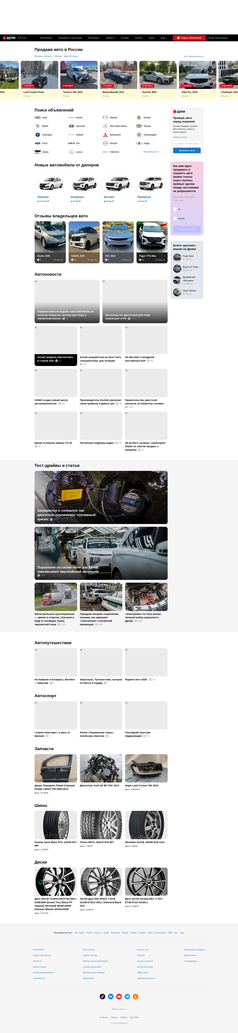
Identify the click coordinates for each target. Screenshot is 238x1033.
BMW (50, 126)
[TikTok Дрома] (102, 996)
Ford (50, 143)
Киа (176, 933)
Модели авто (118, 1009)
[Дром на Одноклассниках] (135, 996)
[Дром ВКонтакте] (110, 996)
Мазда (125, 933)
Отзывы (125, 38)
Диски (41, 862)
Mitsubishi (118, 135)
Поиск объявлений (54, 110)
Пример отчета (180, 137)
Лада (152, 143)
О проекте (104, 1017)
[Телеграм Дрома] (127, 996)
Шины (152, 38)
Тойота (89, 933)
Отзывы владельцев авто (61, 216)
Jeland (84, 135)
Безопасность (190, 955)
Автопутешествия (53, 642)
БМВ (170, 933)
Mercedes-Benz (118, 126)
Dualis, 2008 (43, 256)
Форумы (141, 955)
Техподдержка (190, 961)
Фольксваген (160, 933)
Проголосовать (187, 229)
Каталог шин (143, 949)
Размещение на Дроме (194, 949)
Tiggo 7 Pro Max (147, 256)
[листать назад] (8, 80)
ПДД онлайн (142, 972)
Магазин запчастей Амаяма (95, 961)
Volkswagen (152, 135)
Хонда (106, 933)
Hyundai (84, 126)
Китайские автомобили (43, 972)
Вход (218, 38)
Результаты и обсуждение (184, 197)
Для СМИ (134, 1017)
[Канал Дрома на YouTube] (119, 996)
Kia (84, 143)
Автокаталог (88, 978)
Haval (84, 117)
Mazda (118, 117)
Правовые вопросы (146, 978)
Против (181, 218)
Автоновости (48, 274)
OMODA (118, 152)
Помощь (114, 1017)
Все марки (79, 933)
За (179, 209)
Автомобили (46, 38)
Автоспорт (45, 695)
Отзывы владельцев (92, 967)
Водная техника (90, 955)
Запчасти (110, 38)
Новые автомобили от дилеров (67, 165)
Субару (133, 933)
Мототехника (89, 949)
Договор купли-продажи (94, 972)
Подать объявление (42, 955)
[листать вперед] (229, 80)
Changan (50, 135)
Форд (150, 933)
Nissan (118, 143)
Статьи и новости (145, 961)
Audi (50, 117)
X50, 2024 (110, 256)
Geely (50, 152)
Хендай (142, 933)
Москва (23, 38)
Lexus (84, 152)
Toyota (152, 126)
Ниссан (98, 933)
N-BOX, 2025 (78, 256)
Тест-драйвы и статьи (57, 465)
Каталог (139, 38)
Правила (124, 1017)
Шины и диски (39, 967)
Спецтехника (39, 978)
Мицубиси (115, 933)
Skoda (152, 117)
